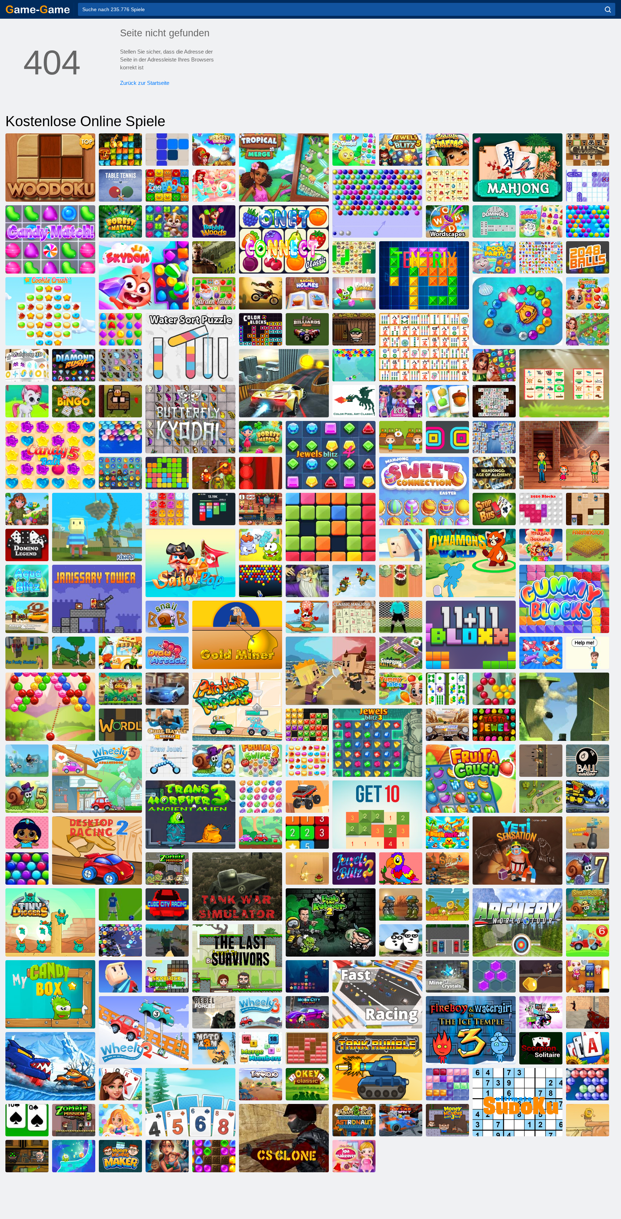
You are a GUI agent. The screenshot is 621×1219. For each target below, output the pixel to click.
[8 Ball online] (587, 760)
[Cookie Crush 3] (50, 311)
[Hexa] (494, 976)
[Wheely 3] (260, 1012)
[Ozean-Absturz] (307, 976)
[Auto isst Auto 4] (587, 796)
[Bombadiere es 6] (587, 976)
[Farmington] (587, 545)
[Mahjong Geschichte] (447, 689)
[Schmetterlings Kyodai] (120, 365)
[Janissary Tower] (97, 599)
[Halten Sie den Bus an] (494, 509)
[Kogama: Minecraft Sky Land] (97, 527)
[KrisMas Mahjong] (447, 185)
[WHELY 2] (144, 1030)
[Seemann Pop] (190, 563)
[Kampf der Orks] (120, 689)
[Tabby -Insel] (27, 509)
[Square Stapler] (447, 437)
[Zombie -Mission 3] (73, 1120)
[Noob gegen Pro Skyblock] (167, 976)
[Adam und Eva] (447, 904)
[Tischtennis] (120, 185)
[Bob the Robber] (354, 329)
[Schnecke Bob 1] (167, 617)
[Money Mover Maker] (120, 1156)
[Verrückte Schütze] (587, 1012)
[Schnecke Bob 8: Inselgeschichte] (587, 904)
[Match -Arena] (120, 329)
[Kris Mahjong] (354, 257)
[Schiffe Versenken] (587, 185)
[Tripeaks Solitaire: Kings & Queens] (120, 1084)
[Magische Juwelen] (540, 545)
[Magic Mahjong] (307, 581)
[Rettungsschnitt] (587, 653)
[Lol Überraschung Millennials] (400, 401)
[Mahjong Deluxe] (494, 401)
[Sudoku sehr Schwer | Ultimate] (517, 1102)
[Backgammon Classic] (260, 473)
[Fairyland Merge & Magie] (587, 329)
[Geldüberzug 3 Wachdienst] (447, 1120)
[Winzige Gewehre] (540, 760)
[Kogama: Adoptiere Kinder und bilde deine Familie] (27, 617)
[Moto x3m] (260, 293)
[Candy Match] (50, 239)
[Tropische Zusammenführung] (284, 167)
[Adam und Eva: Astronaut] (354, 1120)
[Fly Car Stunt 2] (400, 1120)
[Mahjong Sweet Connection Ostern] (424, 491)
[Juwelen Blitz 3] (377, 743)
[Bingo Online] (73, 401)
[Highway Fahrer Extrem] (447, 725)
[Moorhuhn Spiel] (354, 581)
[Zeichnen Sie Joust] (167, 760)
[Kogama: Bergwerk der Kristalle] (447, 976)
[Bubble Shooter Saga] (494, 689)
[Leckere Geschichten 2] (400, 689)
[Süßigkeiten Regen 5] (50, 455)
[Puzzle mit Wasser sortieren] (190, 347)
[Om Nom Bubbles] (354, 293)
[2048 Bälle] (587, 257)
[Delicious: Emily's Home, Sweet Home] (564, 455)
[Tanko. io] (260, 1084)
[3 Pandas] (400, 940)
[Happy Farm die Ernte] (447, 401)
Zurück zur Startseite (144, 83)
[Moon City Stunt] (307, 1012)
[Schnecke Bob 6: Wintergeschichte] (213, 760)
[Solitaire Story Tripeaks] (190, 1102)
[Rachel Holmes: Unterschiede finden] (307, 293)
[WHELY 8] (260, 832)
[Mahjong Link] (424, 347)
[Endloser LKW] (307, 796)
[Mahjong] (517, 167)
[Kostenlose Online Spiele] (37, 9)
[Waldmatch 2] (260, 437)
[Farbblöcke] (260, 329)
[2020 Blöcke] (540, 509)
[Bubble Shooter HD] (587, 1084)
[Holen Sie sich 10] (377, 814)
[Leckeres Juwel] (494, 725)
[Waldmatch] (120, 221)
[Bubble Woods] (213, 221)
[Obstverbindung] (540, 257)
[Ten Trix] (424, 275)
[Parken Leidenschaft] (447, 940)
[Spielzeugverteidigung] (540, 796)
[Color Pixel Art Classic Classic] (354, 401)
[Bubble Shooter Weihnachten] (120, 940)
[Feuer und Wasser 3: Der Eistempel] (471, 1030)
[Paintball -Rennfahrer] (237, 707)
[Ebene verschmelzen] (540, 653)
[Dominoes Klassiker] (494, 221)
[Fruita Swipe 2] (260, 760)
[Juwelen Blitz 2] (354, 868)
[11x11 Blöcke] (471, 635)
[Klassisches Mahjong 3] (354, 617)
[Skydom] (144, 275)
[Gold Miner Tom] (540, 976)
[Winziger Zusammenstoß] (331, 671)
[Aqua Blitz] (27, 581)
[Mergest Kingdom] (213, 149)
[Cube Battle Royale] (167, 725)
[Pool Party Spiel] (494, 257)
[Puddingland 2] (167, 509)
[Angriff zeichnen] (167, 653)
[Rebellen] (213, 1012)
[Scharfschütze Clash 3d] (447, 868)
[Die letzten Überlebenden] (237, 958)
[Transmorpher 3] (190, 814)
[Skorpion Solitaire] (540, 1048)
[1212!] (167, 149)
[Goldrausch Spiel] (120, 149)
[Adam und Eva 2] (587, 1120)
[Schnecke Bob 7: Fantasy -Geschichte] (587, 868)
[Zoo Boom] (167, 185)
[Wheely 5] (97, 778)
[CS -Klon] (284, 1138)
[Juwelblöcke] (307, 725)
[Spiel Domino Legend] (27, 545)
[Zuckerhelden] (540, 221)
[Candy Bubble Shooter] (213, 185)
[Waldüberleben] (167, 940)
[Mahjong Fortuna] (494, 437)
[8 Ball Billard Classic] (307, 329)
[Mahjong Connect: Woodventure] (564, 383)
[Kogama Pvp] (564, 707)
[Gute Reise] (494, 365)
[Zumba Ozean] (517, 311)
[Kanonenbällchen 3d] (587, 832)
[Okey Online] (307, 1084)
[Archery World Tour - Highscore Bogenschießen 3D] (517, 922)
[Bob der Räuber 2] (331, 922)
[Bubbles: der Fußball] (120, 904)
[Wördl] (120, 725)
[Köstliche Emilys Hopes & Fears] (167, 1156)
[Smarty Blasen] (587, 221)
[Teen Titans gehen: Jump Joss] (540, 1012)
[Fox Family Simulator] (27, 653)
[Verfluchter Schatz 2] (213, 473)
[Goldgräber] (237, 635)
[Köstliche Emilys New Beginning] (260, 509)
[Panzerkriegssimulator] (237, 886)
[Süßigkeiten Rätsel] (354, 149)
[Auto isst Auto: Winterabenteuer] (50, 1066)
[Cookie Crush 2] (307, 760)
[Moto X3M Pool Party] (213, 1048)
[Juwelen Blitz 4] (331, 455)
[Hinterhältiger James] (587, 509)
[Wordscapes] (447, 221)
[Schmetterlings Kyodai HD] (190, 419)
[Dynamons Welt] (471, 563)
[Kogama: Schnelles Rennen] (377, 994)
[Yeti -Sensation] (517, 850)
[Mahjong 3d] (27, 365)
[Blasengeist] (50, 707)
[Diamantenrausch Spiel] (73, 365)
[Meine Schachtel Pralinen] (50, 994)
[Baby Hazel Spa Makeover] (354, 1156)
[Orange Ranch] (400, 437)
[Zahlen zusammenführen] (260, 1048)
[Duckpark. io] (447, 832)
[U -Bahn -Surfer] (447, 149)
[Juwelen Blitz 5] (400, 149)
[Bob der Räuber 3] (27, 1156)
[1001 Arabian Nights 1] (120, 473)
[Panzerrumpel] (377, 1066)
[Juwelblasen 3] (260, 796)
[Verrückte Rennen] (27, 760)
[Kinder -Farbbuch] (400, 868)
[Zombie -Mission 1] (167, 868)
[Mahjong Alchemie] (494, 473)
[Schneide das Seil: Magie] (73, 1156)
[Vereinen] (307, 832)
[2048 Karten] (213, 509)
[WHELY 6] (587, 940)
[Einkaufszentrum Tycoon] (400, 653)
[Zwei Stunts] (284, 383)
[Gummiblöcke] (564, 599)
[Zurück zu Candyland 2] (213, 1156)
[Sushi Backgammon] (400, 581)
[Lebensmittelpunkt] (120, 653)
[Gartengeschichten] (213, 293)
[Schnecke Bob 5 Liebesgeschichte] (27, 796)
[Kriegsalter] (73, 653)
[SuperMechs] (400, 904)
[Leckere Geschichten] (587, 293)
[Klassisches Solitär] (27, 1120)
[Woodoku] (50, 167)
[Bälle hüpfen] (260, 581)
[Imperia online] (213, 257)
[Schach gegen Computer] (587, 149)
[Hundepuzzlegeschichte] (167, 221)
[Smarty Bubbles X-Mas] (27, 868)
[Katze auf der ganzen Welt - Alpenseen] (307, 617)
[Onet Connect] (284, 239)
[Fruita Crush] (471, 778)
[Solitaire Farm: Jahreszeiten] (587, 1048)
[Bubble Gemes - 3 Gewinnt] (27, 401)
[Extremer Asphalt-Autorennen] (167, 689)
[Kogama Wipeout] (120, 976)
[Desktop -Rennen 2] (97, 850)
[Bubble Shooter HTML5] (377, 203)
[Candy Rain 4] (120, 1120)
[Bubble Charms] (354, 365)
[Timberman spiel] (120, 401)
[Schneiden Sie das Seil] (307, 868)
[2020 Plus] (331, 527)
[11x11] (167, 473)
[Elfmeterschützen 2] (400, 617)
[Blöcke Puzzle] (307, 1048)
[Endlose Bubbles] (120, 437)
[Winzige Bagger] (50, 922)
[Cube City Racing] (167, 904)
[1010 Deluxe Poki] (447, 1084)
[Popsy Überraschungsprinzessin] (27, 832)
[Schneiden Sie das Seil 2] (260, 545)
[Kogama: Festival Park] (400, 545)
